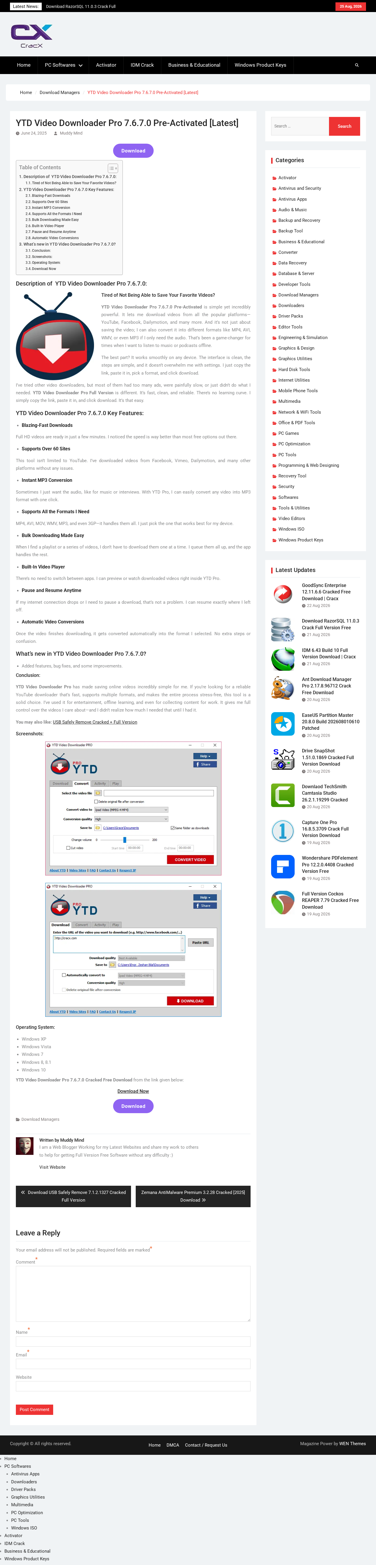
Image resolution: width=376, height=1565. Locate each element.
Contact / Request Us (206, 1445)
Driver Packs (290, 316)
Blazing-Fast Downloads (51, 196)
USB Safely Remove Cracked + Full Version (95, 722)
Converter (288, 252)
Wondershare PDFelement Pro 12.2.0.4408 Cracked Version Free (329, 864)
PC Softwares (60, 65)
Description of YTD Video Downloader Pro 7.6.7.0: (70, 176)
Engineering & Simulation (303, 337)
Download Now (44, 269)
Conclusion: (41, 251)
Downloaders (291, 305)
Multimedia (289, 401)
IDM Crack (142, 65)
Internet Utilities (294, 380)
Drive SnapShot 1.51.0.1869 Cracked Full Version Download (328, 757)
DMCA (173, 1445)
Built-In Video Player (48, 226)
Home (24, 65)
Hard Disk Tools (294, 369)
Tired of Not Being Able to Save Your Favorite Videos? (74, 183)
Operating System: (46, 263)
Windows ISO (291, 529)
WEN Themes (352, 1443)
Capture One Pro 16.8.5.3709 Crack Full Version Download (325, 829)
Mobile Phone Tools (298, 390)
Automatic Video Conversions (55, 238)
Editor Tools (290, 327)
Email (21, 1355)
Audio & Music (292, 209)
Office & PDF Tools (296, 422)
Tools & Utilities (294, 508)
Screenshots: (42, 257)
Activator (106, 65)
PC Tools (287, 454)
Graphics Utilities (295, 358)
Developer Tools (294, 284)
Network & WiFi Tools (299, 412)
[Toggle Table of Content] (110, 168)
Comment (25, 1262)
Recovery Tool (292, 476)
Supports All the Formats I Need (57, 214)
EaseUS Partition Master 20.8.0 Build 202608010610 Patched (331, 721)
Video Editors (291, 518)
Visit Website (52, 1167)
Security (286, 486)
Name (22, 1332)
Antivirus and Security (299, 188)
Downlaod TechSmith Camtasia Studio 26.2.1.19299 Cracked (325, 793)
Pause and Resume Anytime (54, 232)
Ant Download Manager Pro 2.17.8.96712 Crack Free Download (327, 686)
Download (133, 150)
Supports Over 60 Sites (50, 202)
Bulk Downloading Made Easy (55, 220)
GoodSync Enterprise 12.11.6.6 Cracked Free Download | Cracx (326, 592)
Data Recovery (292, 263)
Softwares (288, 497)
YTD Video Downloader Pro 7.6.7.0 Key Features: (69, 189)
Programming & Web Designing (308, 465)
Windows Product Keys (260, 65)
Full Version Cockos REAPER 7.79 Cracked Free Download (330, 900)
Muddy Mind (71, 133)
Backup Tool (290, 231)
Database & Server (296, 273)
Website (24, 1377)
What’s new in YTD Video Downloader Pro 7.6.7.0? (70, 244)
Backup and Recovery (299, 220)
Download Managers (40, 1119)
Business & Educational (194, 65)
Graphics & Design (296, 348)
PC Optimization (294, 444)
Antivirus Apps (292, 199)
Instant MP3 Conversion (51, 208)
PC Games (288, 433)
